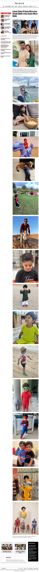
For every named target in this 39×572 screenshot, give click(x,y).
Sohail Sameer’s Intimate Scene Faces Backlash (32, 546)
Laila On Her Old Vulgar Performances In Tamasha (7, 20)
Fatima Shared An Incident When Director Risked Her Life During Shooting (20, 552)
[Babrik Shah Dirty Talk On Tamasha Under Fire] (2, 24)
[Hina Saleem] (3, 559)
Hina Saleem (17, 19)
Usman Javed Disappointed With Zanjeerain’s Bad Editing (7, 32)
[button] (36, 6)
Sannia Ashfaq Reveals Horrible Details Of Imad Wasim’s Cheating (7, 28)
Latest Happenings (3, 40)
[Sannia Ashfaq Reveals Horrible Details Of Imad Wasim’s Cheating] (2, 28)
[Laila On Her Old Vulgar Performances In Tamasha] (2, 20)
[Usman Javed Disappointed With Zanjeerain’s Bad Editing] (2, 32)
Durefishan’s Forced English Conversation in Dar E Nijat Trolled (7, 16)
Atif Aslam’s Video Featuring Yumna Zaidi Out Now (33, 556)
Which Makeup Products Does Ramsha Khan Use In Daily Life (7, 551)
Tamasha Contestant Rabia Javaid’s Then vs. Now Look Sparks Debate (6, 42)
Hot (1, 54)
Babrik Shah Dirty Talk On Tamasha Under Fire (7, 24)
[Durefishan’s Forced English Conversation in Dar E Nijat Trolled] (2, 16)
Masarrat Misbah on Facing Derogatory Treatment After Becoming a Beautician (5, 46)
